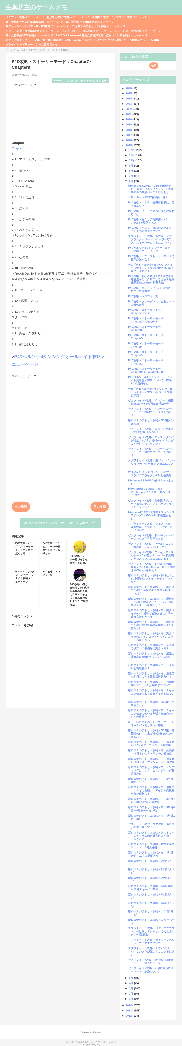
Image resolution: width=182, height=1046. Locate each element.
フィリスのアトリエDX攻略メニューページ (98, 26)
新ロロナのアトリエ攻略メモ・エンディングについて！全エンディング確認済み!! (151, 770)
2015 (129, 145)
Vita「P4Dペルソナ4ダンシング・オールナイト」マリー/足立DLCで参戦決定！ (150, 392)
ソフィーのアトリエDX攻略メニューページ (32, 30)
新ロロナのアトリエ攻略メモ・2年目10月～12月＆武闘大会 (150, 854)
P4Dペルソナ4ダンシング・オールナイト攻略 (80, 80)
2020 (129, 119)
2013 (129, 1010)
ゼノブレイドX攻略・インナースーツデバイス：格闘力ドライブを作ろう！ (151, 412)
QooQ (97, 1044)
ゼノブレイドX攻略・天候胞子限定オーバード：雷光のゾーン (151, 961)
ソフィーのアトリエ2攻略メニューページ (86, 30)
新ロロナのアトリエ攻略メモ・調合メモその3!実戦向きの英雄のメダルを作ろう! (151, 625)
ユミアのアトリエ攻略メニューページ (137, 30)
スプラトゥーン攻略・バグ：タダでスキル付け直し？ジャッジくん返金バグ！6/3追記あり (151, 931)
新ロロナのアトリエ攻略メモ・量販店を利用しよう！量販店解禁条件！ (151, 675)
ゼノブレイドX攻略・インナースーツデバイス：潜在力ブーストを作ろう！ (151, 452)
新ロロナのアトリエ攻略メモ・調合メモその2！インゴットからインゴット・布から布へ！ (151, 636)
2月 (131, 993)
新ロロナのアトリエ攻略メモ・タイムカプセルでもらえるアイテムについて (151, 693)
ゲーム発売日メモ (46, 44)
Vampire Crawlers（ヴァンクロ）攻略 (97, 39)
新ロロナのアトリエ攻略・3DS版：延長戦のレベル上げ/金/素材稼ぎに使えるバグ (151, 733)
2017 (129, 135)
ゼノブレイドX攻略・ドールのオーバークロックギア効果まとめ (151, 537)
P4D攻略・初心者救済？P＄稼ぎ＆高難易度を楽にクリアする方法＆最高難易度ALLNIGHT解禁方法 (151, 279)
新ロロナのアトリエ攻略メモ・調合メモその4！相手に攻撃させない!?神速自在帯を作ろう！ (151, 613)
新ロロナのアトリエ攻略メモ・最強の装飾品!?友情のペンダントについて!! (151, 656)
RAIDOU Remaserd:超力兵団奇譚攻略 (79, 35)
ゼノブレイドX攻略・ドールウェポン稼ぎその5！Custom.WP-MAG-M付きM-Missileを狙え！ (151, 567)
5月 (131, 977)
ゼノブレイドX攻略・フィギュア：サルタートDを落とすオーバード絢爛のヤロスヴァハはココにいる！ (151, 555)
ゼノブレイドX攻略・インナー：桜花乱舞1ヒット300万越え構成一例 (151, 402)
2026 (129, 88)
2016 (129, 140)
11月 (132, 155)
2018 (129, 129)
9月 (131, 165)
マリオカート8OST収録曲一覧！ (148, 197)
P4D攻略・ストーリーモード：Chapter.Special (147, 311)
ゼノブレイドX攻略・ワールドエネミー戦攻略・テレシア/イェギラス (151, 545)
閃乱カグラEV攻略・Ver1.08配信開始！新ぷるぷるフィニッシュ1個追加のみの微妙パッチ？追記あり (150, 189)
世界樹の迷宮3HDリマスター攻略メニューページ (122, 17)
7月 (131, 175)
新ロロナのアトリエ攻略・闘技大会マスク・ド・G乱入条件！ (151, 846)
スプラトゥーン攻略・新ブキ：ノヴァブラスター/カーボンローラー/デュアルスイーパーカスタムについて (151, 239)
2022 (129, 109)
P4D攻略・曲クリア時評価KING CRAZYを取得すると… (149, 221)
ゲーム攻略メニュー (136, 39)
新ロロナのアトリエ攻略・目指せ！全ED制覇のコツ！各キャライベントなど (151, 578)
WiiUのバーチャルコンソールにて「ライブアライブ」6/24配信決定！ (151, 474)
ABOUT (156, 39)
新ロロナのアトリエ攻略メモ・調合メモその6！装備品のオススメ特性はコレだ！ (151, 590)
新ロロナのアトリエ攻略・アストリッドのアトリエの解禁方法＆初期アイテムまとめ (151, 835)
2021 (129, 114)
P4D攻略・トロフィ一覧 (143, 296)
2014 (129, 1005)
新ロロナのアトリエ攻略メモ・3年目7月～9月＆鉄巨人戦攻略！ (151, 800)
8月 (131, 170)
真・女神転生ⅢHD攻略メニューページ (90, 21)
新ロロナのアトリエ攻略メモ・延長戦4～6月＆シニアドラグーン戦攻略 (151, 752)
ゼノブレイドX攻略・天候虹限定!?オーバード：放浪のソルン (150, 970)
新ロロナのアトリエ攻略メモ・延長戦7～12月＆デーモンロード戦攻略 (151, 743)
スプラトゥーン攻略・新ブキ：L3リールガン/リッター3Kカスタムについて (151, 463)
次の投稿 (21, 506)
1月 (131, 998)
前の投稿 (99, 506)
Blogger (97, 1032)
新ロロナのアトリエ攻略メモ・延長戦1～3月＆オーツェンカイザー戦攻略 (151, 760)
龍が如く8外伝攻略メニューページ (68, 17)
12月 (132, 149)
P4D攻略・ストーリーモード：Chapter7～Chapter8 (147, 320)
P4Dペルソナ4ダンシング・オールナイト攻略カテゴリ (60, 523)
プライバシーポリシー (19, 44)
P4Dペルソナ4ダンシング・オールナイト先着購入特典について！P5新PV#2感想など (150, 380)
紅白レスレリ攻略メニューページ (126, 35)
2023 (129, 103)
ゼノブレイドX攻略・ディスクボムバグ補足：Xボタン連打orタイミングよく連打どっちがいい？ (151, 440)
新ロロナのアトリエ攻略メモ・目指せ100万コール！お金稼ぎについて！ (151, 683)
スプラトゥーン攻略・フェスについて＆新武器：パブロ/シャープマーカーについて (151, 527)
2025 (129, 93)
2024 (129, 98)
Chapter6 (18, 148)
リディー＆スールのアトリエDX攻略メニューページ (37, 26)
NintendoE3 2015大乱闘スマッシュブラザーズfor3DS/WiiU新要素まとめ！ (151, 515)
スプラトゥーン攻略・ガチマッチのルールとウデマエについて (151, 941)
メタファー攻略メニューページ (25, 17)
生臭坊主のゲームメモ (37, 7)
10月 (132, 160)
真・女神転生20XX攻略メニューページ (29, 35)
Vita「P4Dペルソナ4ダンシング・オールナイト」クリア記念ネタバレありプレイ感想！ (151, 267)
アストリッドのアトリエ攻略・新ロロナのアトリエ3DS (151, 825)
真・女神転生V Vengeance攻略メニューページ (34, 21)
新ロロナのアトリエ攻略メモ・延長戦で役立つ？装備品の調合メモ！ (151, 647)
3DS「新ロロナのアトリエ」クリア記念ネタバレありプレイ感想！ (151, 723)
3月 (131, 988)
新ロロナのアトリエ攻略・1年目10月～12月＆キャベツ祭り (150, 888)
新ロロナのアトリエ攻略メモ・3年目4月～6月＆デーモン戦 (151, 809)
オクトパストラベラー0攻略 (23, 39)
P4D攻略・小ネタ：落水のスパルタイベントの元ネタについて (151, 229)
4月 (131, 983)
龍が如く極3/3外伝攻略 (56, 39)
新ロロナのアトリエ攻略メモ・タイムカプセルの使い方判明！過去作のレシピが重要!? (151, 713)
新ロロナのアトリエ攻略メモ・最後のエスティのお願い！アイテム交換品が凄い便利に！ (151, 790)
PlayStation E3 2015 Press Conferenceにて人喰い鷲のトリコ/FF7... (149, 492)
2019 (129, 124)
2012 (129, 1015)
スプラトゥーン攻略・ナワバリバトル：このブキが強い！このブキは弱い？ (151, 951)
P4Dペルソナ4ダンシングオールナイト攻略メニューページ (150, 249)
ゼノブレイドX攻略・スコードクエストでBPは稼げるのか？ (151, 430)
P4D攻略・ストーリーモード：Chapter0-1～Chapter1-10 (147, 370)
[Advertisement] (60, 112)
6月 (131, 181)
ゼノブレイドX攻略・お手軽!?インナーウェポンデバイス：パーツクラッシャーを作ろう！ (151, 503)
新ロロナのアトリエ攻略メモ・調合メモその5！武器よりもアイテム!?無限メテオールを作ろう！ (151, 602)
